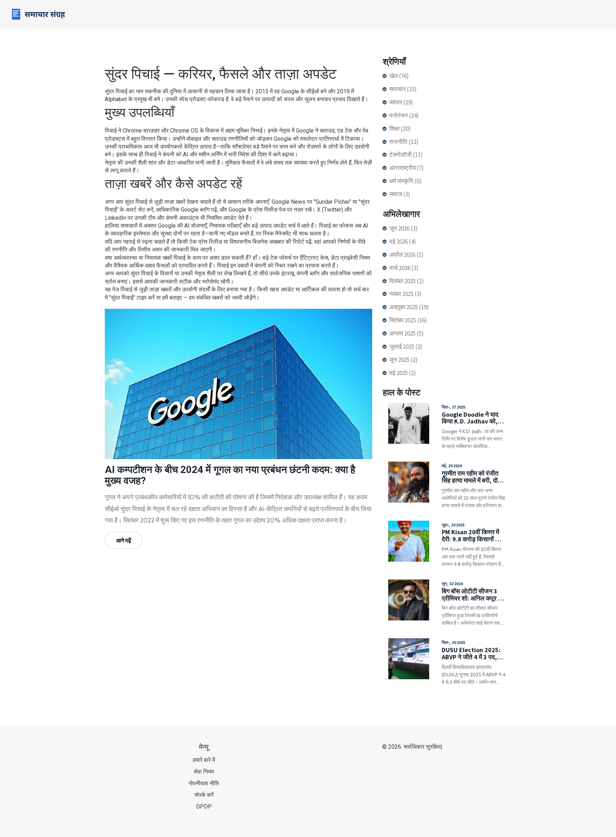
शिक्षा (400, 128)
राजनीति (404, 142)
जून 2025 (403, 360)
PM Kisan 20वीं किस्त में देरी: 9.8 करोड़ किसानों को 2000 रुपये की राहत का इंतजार (471, 536)
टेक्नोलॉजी (406, 154)
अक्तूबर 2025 (409, 307)
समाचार (403, 89)
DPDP (204, 806)
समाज (399, 194)
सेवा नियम (204, 771)
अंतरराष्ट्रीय (406, 168)
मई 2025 (402, 373)
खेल (399, 76)
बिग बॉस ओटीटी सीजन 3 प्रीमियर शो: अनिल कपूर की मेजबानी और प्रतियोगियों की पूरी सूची (473, 595)
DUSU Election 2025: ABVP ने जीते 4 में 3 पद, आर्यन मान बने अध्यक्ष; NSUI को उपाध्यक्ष (473, 653)
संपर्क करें (204, 794)
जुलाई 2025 (405, 346)
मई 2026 (402, 241)
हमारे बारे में (204, 760)
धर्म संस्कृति (405, 181)
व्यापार (401, 102)
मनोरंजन (404, 115)
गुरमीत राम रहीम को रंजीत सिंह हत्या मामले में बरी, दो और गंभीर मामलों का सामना (471, 477)
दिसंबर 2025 (406, 281)
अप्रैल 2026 (406, 255)
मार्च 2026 (404, 268)
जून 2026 (403, 228)
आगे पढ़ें (123, 540)
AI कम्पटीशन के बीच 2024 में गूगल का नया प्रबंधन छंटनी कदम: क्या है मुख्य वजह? (230, 475)
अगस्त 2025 (406, 333)
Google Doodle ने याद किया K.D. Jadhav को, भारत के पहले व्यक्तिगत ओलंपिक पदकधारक (470, 418)
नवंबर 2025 (405, 294)
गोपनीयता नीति (204, 783)
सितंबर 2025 (408, 320)
